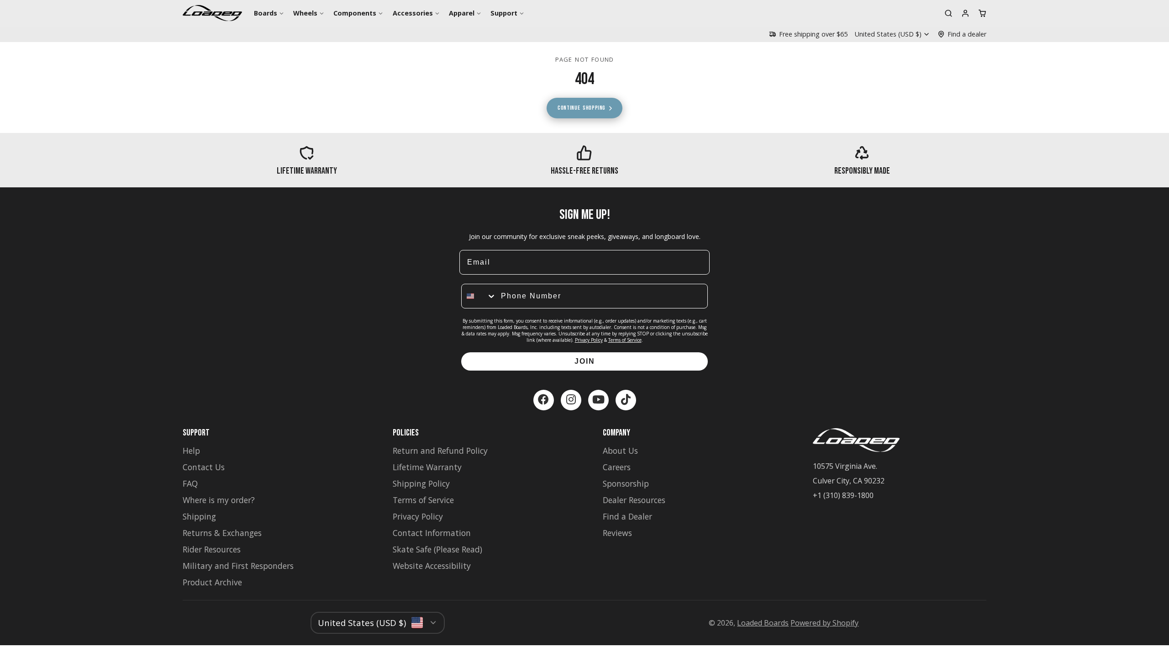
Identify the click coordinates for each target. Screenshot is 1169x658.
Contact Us (204, 467)
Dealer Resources (634, 499)
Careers (617, 467)
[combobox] (479, 296)
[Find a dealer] (961, 34)
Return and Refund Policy (440, 450)
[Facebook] (543, 400)
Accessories (413, 13)
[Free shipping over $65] (808, 34)
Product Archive (212, 582)
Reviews (617, 532)
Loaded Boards (763, 623)
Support (503, 13)
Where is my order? (219, 499)
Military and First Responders (238, 565)
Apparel (461, 13)
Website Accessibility (432, 565)
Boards (265, 13)
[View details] (307, 160)
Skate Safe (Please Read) (437, 549)
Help (191, 450)
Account (965, 13)
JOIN (584, 361)
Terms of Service (625, 340)
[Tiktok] (626, 400)
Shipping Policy (421, 483)
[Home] (212, 13)
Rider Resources (212, 549)
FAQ (190, 483)
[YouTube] (598, 400)
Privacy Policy (589, 340)
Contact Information (432, 532)
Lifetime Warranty (427, 467)
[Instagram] (571, 400)
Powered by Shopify (824, 623)
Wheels (305, 13)
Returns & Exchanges (222, 532)
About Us (620, 450)
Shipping (199, 516)
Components (354, 13)
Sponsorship (626, 483)
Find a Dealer (627, 516)
